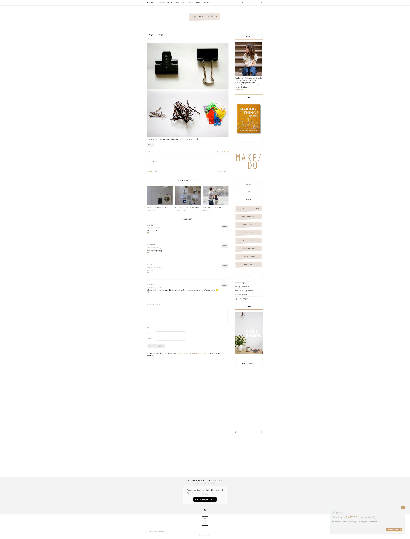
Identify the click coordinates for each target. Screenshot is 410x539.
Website (149, 339)
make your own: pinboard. (187, 208)
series (191, 3)
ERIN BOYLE (153, 162)
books (198, 3)
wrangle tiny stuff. (242, 286)
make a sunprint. (241, 282)
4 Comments (151, 152)
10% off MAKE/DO (394, 529)
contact (207, 3)
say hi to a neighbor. (243, 298)
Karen (150, 225)
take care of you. (241, 294)
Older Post (222, 171)
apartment (160, 3)
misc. (150, 145)
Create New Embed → (205, 499)
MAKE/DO (351, 517)
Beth (149, 264)
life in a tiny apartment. (158, 208)
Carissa (151, 245)
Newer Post (154, 171)
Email (149, 333)
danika (151, 284)
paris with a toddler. (213, 208)
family (169, 3)
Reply (224, 226)
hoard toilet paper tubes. (244, 290)
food (177, 3)
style (184, 3)
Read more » (240, 89)
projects (150, 3)
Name (149, 328)
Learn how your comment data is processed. (193, 353)
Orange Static (207, 535)
